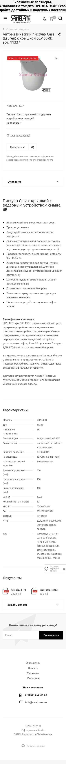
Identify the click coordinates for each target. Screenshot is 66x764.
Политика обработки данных (54, 569)
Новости (33, 667)
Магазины (33, 673)
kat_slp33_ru (18, 589)
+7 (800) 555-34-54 (36, 694)
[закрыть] (64, 569)
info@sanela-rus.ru (36, 702)
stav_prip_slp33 (49, 589)
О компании (33, 662)
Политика (33, 678)
